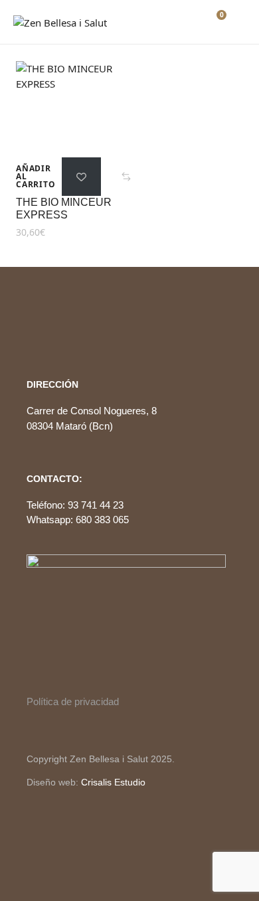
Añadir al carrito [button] (35, 177)
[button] (126, 176)
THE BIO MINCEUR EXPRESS (64, 208)
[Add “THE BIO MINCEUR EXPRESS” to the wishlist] (81, 176)
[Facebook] (31, 330)
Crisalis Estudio (113, 782)
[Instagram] (53, 330)
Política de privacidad (73, 701)
